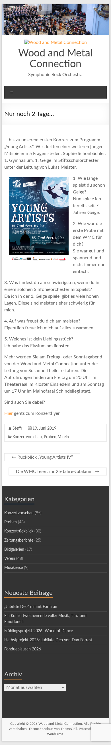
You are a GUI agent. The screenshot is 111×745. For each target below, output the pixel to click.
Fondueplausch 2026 (22, 649)
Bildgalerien (14, 550)
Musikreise (13, 568)
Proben (50, 437)
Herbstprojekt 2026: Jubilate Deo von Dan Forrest (48, 640)
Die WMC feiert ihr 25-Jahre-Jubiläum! (57, 471)
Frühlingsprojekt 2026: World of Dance (38, 631)
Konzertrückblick (18, 531)
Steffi (17, 428)
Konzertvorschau (27, 437)
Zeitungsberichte (18, 540)
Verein (63, 437)
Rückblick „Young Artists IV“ (42, 457)
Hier (8, 413)
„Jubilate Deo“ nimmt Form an (30, 607)
